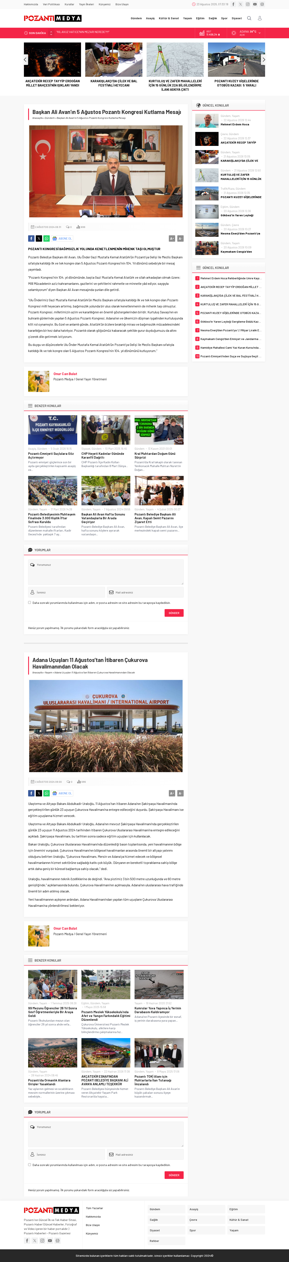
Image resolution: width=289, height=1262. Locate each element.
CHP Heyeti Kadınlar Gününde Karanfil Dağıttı (102, 455)
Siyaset (85, 448)
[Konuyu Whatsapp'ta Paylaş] (46, 238)
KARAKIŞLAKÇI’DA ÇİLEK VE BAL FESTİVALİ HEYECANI (52, 83)
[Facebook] (233, 4)
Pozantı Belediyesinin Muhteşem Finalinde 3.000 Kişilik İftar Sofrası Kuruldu (51, 518)
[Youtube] (255, 4)
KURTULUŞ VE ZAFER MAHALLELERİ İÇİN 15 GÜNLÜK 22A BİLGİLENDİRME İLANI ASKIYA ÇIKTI (113, 85)
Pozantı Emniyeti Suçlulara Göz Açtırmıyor (51, 455)
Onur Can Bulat (65, 373)
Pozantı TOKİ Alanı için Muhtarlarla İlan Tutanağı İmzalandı (153, 1080)
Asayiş (32, 448)
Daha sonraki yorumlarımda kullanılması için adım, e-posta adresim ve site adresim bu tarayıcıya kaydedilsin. (102, 602)
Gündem (50, 117)
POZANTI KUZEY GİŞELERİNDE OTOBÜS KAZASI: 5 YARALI (175, 83)
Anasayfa (37, 117)
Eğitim (85, 1003)
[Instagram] (248, 4)
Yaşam (43, 509)
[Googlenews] (262, 4)
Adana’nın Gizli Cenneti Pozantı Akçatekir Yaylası (87, 33)
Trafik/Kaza (227, 188)
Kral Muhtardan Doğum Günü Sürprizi (155, 455)
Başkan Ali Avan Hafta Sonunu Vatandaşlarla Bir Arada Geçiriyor (103, 518)
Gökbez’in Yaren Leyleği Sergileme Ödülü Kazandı (237, 83)
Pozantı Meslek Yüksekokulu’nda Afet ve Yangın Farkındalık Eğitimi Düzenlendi (105, 1015)
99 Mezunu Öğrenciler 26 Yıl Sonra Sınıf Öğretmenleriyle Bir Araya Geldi (52, 1012)
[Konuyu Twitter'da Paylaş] (39, 238)
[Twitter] (241, 4)
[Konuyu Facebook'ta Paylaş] (31, 238)
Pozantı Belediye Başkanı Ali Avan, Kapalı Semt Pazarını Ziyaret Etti (155, 518)
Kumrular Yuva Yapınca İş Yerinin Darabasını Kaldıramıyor (158, 1010)
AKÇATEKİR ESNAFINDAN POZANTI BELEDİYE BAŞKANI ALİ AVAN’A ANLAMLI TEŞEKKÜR (104, 1080)
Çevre (224, 134)
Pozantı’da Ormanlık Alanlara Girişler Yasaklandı (49, 1082)
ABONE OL (65, 238)
